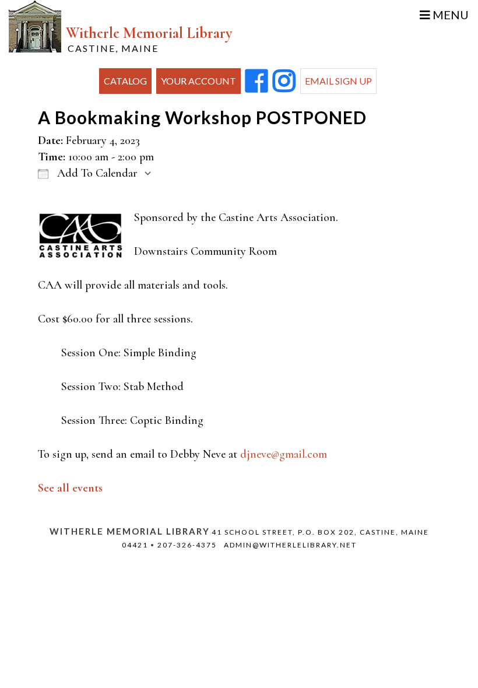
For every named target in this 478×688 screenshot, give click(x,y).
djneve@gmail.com (283, 454)
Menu (449, 15)
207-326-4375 (187, 544)
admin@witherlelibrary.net (290, 544)
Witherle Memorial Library (149, 39)
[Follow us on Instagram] (284, 81)
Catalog (125, 80)
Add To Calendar (96, 173)
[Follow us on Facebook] (256, 81)
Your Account (198, 80)
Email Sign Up (338, 80)
